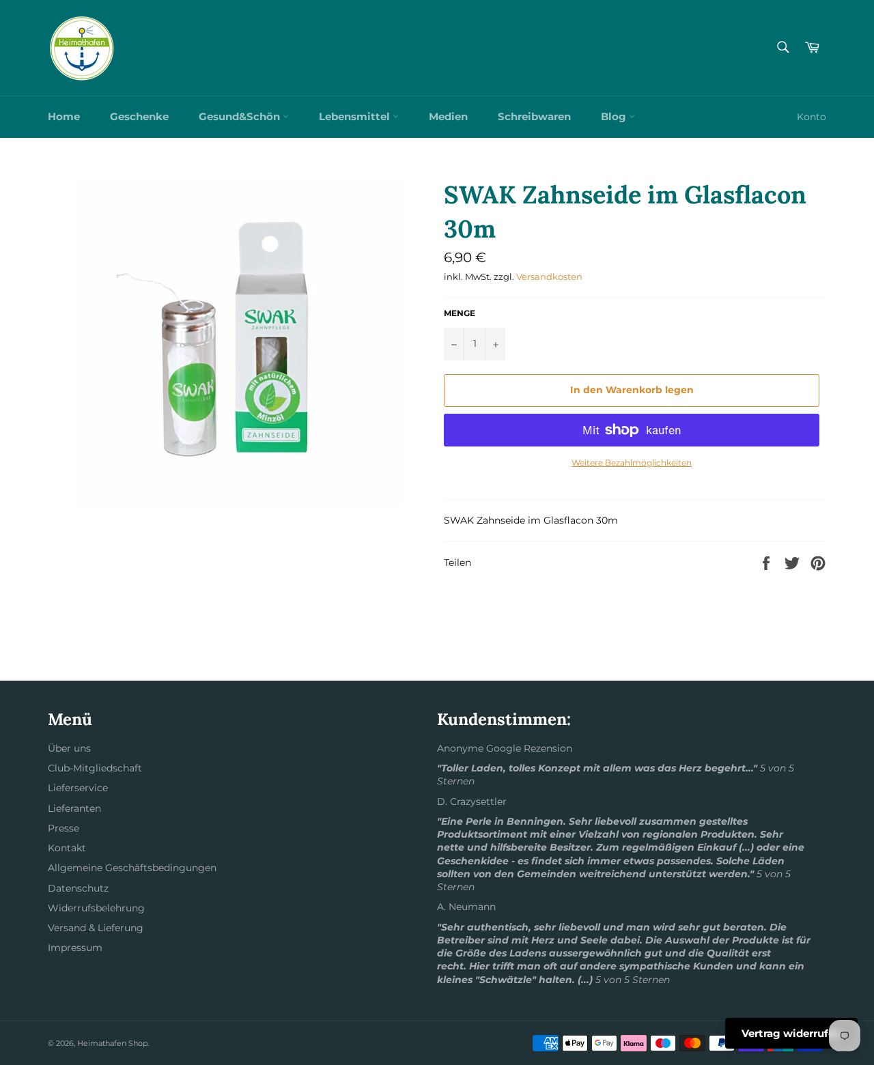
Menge (459, 313)
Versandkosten (549, 276)
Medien (448, 116)
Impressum (75, 947)
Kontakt (67, 848)
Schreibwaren (534, 116)
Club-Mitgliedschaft (95, 768)
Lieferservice (78, 788)
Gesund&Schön (241, 116)
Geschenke (139, 116)
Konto (811, 117)
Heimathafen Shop (112, 1043)
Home (64, 116)
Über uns (69, 748)
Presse (63, 828)
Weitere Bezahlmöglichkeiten (632, 462)
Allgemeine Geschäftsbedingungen (132, 868)
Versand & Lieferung (95, 928)
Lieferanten (74, 808)
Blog (615, 116)
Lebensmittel (356, 116)
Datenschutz (78, 888)
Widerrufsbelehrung (96, 908)
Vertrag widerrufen (791, 1033)
